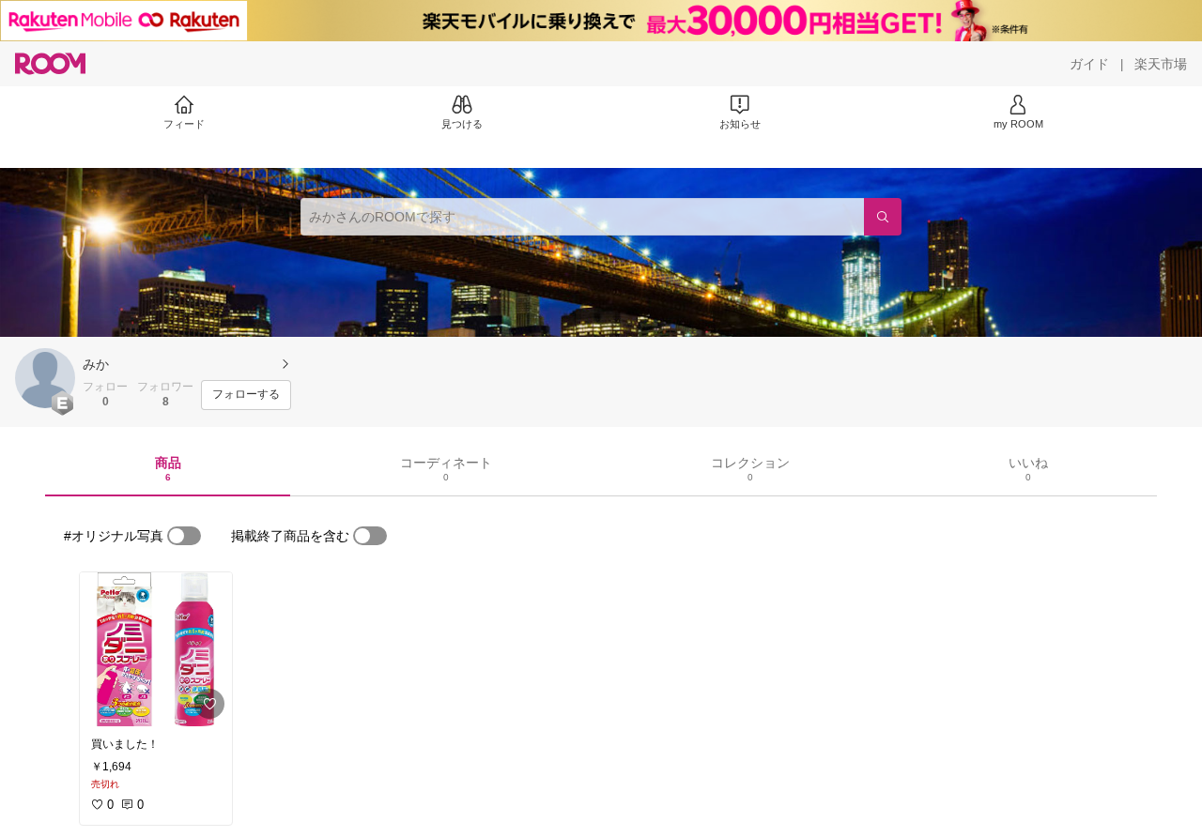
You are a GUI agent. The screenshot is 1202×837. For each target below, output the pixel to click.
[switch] (184, 535)
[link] (156, 649)
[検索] (883, 217)
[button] (45, 378)
